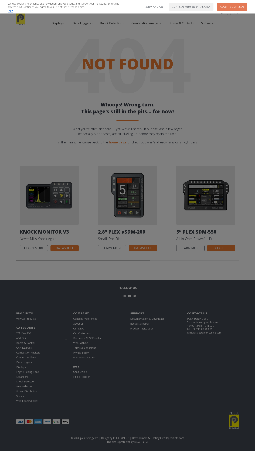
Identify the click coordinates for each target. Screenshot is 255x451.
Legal (10, 10)
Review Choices (154, 6)
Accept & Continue (232, 6)
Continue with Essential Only (191, 6)
